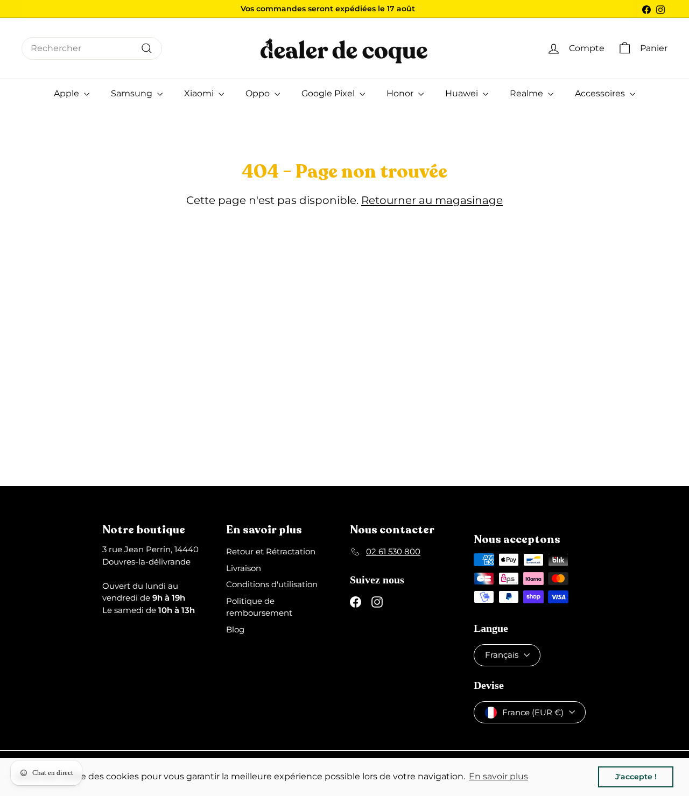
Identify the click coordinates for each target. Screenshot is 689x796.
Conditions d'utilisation (272, 584)
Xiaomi (200, 93)
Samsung (132, 93)
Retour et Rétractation (270, 551)
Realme (527, 93)
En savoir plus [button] (498, 776)
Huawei (462, 93)
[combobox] (92, 48)
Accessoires (601, 93)
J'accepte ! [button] (636, 776)
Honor (401, 93)
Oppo (258, 93)
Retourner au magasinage (432, 200)
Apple (67, 93)
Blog (235, 629)
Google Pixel (329, 93)
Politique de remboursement (259, 607)
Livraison (243, 568)
